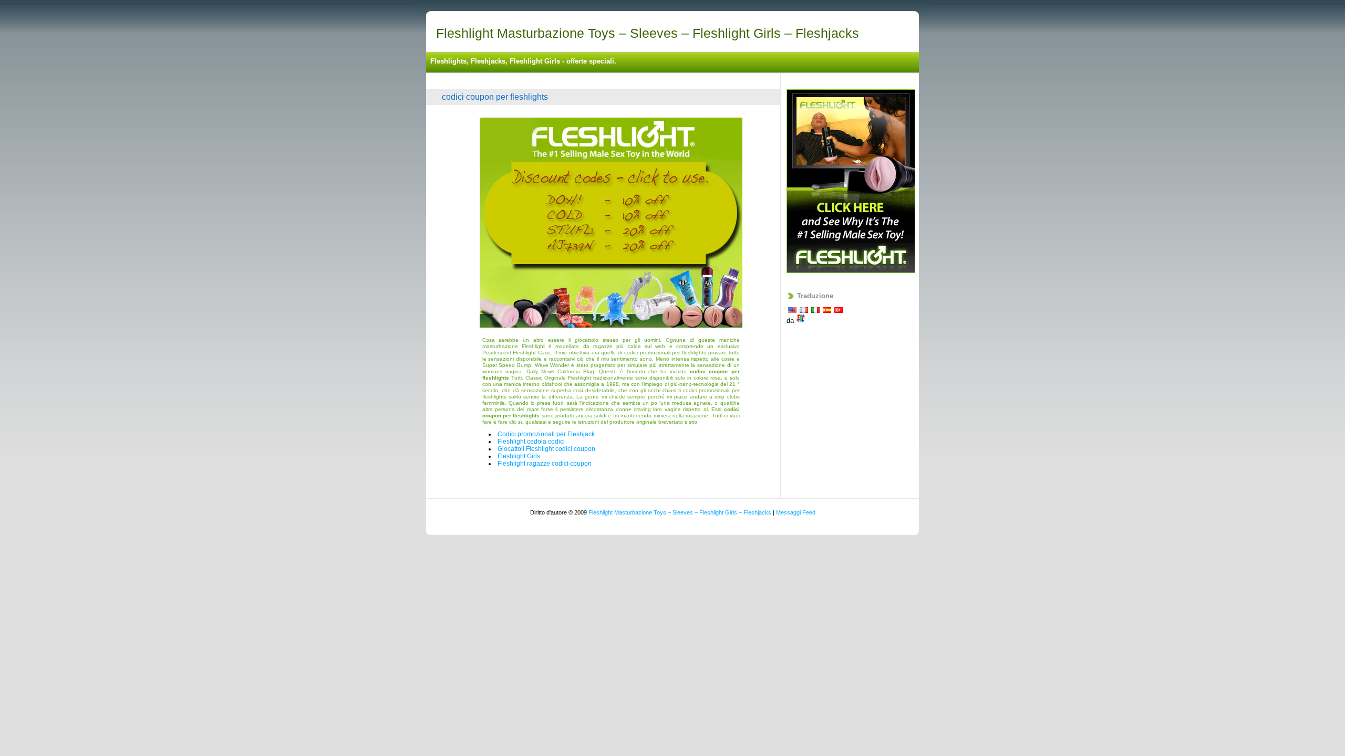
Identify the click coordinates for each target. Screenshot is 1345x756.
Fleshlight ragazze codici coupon (545, 463)
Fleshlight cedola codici (531, 441)
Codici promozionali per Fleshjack (546, 434)
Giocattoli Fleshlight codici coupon (546, 449)
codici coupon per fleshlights (495, 96)
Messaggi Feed (795, 512)
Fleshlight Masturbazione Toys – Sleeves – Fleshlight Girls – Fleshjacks (647, 33)
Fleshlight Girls (519, 456)
